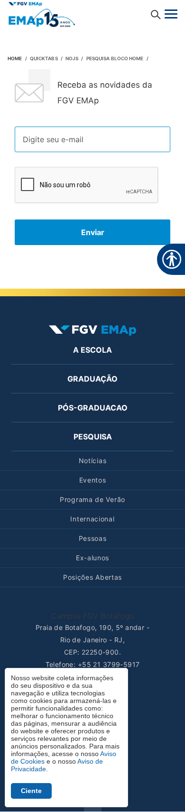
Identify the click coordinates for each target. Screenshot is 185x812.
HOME (15, 58)
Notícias (93, 460)
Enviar (92, 232)
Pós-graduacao (93, 407)
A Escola (92, 350)
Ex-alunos (92, 558)
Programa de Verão (92, 499)
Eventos (92, 480)
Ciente (31, 790)
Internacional (92, 519)
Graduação (92, 378)
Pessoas (93, 538)
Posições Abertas (92, 577)
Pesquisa (93, 436)
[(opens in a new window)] (42, 13)
